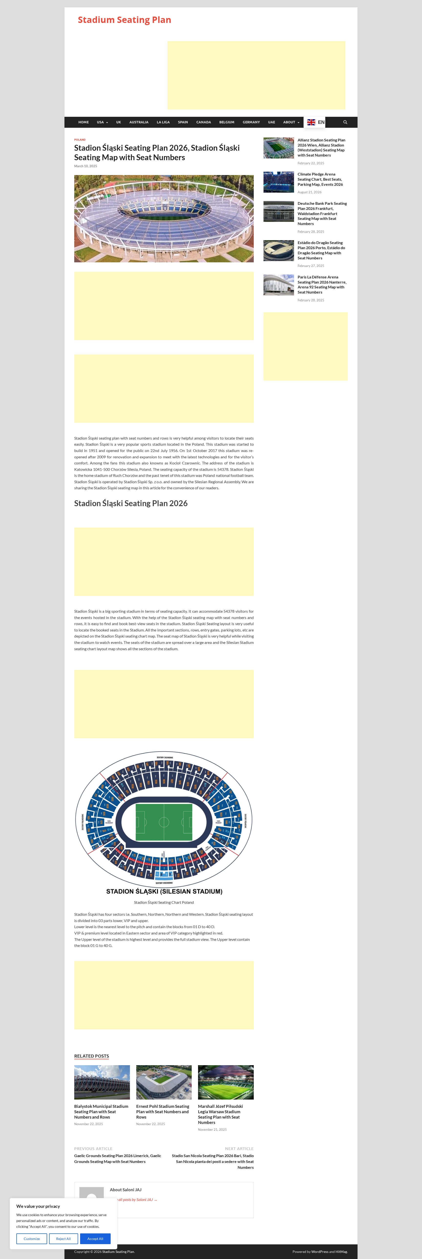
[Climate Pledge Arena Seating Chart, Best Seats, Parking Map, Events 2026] (279, 174)
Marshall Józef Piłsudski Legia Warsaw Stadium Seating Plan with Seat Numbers (220, 1114)
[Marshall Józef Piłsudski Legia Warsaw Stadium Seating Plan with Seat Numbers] (226, 1084)
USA (100, 122)
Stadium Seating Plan (124, 20)
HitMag (341, 1251)
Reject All (63, 1239)
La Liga (163, 122)
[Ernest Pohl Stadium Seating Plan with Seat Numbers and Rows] (164, 1084)
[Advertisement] (256, 75)
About (289, 122)
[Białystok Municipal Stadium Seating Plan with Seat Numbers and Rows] (102, 1084)
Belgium (226, 122)
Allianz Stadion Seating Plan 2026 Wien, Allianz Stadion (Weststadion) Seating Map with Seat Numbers (321, 147)
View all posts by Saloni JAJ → (134, 1199)
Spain (183, 122)
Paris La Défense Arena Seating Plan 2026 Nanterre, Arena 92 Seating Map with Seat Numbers (322, 284)
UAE (271, 122)
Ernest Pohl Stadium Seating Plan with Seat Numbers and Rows (162, 1112)
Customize (32, 1239)
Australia (138, 122)
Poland (79, 139)
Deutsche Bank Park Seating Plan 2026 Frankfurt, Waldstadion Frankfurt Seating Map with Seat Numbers (322, 213)
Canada (203, 122)
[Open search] (345, 122)
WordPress (319, 1251)
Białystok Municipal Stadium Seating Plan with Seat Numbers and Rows (101, 1112)
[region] (63, 1223)
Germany (251, 122)
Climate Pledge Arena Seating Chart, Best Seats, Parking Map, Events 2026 (320, 179)
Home (83, 122)
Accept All (95, 1239)
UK (118, 122)
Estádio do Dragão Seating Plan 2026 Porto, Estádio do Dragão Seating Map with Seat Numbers (321, 250)
